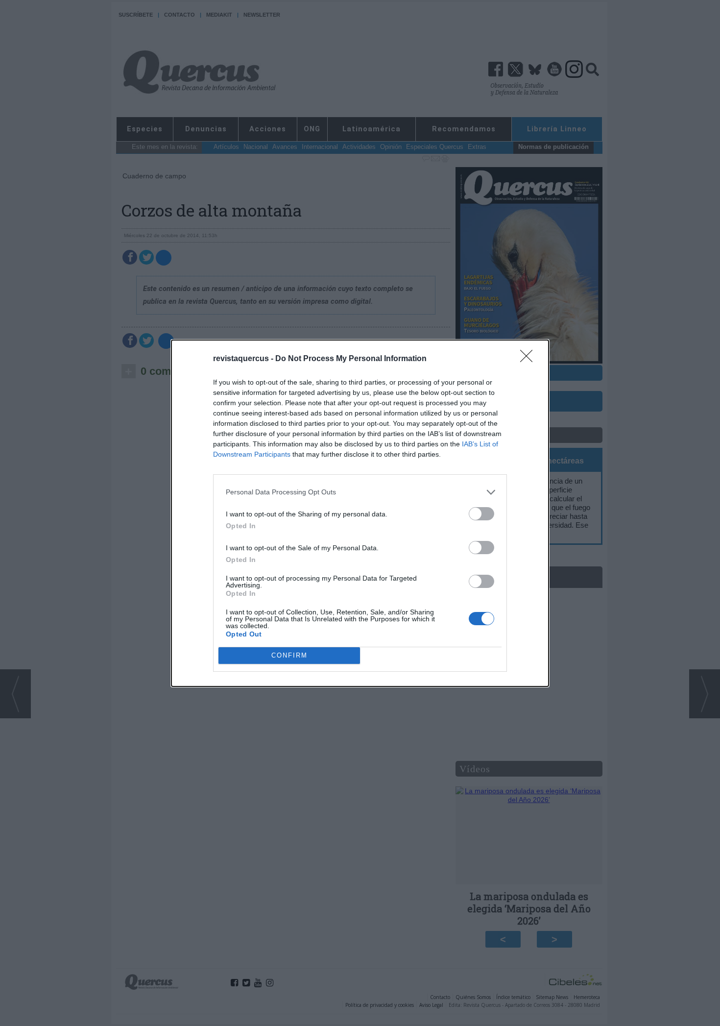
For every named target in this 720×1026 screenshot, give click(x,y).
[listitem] (360, 492)
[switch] (481, 513)
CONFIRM (289, 655)
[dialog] (360, 513)
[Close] (529, 359)
